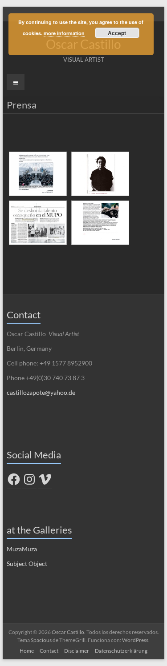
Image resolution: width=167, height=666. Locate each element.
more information (64, 33)
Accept (117, 33)
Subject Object (27, 563)
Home (27, 650)
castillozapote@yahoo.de (41, 392)
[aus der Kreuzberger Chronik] (100, 174)
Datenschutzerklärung (121, 650)
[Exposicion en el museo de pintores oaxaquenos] (38, 223)
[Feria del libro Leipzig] (38, 174)
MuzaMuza (22, 549)
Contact (49, 650)
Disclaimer (76, 650)
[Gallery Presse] (100, 223)
